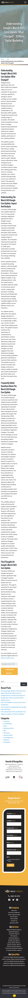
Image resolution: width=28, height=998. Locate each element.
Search (2, 681)
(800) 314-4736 (15, 896)
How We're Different (14, 912)
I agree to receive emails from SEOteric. (14, 860)
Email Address (12, 835)
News (10, 664)
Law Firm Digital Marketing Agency (14, 961)
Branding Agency (14, 938)
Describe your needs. (13, 850)
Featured (6, 721)
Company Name (12, 828)
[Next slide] (22, 777)
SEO (8, 59)
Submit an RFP (14, 923)
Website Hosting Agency (14, 946)
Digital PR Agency (14, 932)
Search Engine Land (7, 658)
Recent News (14, 916)
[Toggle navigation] (25, 2)
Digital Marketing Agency (14, 929)
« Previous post (9, 669)
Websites (6, 740)
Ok (14, 995)
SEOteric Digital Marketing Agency (15, 985)
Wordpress (6, 742)
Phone (10, 842)
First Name (11, 813)
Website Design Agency (14, 944)
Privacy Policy (15, 987)
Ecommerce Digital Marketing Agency (14, 965)
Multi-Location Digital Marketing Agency (14, 959)
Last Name (11, 821)
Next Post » (9, 673)
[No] (26, 993)
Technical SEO (7, 735)
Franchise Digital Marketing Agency (14, 957)
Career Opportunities (14, 914)
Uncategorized (8, 737)
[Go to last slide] (6, 777)
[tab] (11, 780)
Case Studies (14, 918)
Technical (6, 733)
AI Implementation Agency (14, 950)
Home (2, 59)
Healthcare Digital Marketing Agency (14, 963)
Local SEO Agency (14, 934)
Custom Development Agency (14, 948)
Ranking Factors (8, 728)
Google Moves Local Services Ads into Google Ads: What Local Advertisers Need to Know (13, 698)
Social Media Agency (14, 942)
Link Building (7, 724)
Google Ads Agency (14, 940)
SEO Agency (14, 936)
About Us (14, 910)
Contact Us (14, 920)
